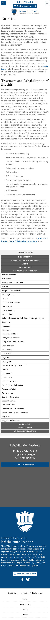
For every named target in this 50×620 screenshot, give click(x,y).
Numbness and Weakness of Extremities (25, 260)
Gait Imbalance (7, 314)
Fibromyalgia (7, 306)
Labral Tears (7, 353)
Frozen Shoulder (8, 310)
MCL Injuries (7, 361)
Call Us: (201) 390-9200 (25, 464)
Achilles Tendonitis (9, 275)
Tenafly (25, 609)
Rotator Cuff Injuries (9, 389)
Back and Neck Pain (25, 257)
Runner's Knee (7, 393)
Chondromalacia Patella (11, 302)
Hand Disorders (25, 267)
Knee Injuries (7, 349)
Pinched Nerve (7, 377)
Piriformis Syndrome (9, 381)
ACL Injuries (6, 279)
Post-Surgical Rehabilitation (12, 385)
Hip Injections (7, 330)
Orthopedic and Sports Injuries (25, 271)
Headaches (6, 326)
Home (25, 599)
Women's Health (25, 424)
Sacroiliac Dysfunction (10, 397)
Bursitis (5, 298)
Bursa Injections (8, 294)
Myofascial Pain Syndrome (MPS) (14, 365)
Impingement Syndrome (11, 338)
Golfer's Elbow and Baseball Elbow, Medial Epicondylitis (23, 318)
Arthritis (25, 264)
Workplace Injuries (25, 428)
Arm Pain (5, 286)
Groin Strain (6, 322)
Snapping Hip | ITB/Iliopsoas (13, 409)
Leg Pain (5, 357)
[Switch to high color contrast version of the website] (3, 3)
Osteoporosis (7, 373)
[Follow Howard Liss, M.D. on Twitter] (27, 581)
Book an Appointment (26, 6)
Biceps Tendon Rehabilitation (13, 290)
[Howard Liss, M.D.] (25, 15)
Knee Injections (8, 346)
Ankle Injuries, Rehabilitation (12, 282)
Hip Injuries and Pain (9, 334)
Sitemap (25, 615)
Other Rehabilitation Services (25, 431)
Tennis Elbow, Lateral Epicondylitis (15, 413)
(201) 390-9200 (25, 2)
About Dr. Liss (25, 604)
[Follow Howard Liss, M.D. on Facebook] (22, 581)
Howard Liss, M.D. (20, 593)
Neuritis (5, 369)
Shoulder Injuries (8, 405)
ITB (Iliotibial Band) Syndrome (13, 342)
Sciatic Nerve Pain (9, 401)
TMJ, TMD (6, 416)
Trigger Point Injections (11, 420)
